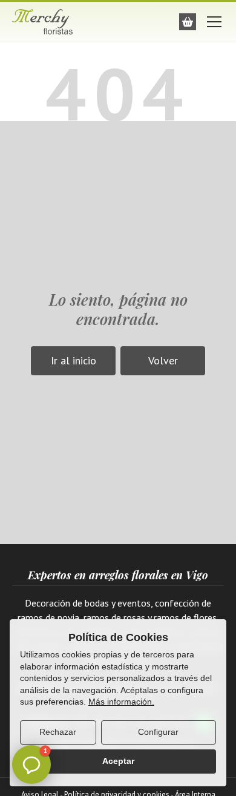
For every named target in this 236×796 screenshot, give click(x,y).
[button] (31, 764)
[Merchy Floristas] (51, 22)
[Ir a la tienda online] (187, 21)
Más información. (121, 701)
